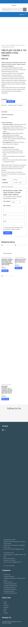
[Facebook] (12, 1)
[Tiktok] (15, 1)
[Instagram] (22, 1)
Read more (5, 270)
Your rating (7, 201)
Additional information (7, 114)
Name (5, 214)
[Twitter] (25, 1)
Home (2, 45)
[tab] (14, 111)
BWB (9, 623)
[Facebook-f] (6, 416)
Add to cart (11, 101)
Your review (7, 205)
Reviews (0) (4, 117)
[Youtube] (19, 1)
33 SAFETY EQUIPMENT (10, 45)
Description (4, 111)
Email (4, 221)
